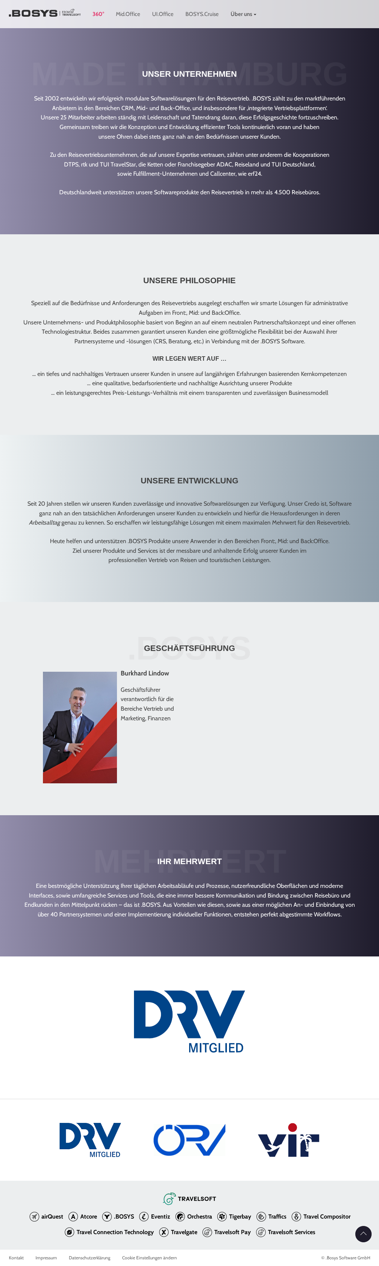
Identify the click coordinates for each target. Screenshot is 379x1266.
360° (98, 14)
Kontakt (16, 1257)
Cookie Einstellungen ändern (149, 1257)
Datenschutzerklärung (89, 1257)
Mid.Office (128, 14)
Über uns (241, 14)
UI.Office (163, 14)
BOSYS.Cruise (202, 14)
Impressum (46, 1257)
